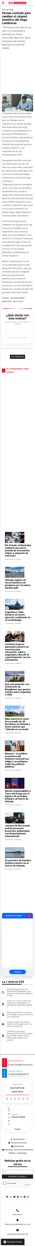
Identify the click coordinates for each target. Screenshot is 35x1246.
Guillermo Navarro (17, 298)
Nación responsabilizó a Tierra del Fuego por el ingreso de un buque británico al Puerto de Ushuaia (18, 796)
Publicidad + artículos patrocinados (18, 1150)
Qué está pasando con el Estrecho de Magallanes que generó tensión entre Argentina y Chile (18, 689)
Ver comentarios (17, 357)
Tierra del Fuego (7, 10)
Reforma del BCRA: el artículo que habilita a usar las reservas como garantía (20, 1014)
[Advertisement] (17, 72)
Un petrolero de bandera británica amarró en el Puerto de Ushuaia (18, 863)
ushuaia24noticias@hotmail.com (17, 1234)
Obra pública (7, 301)
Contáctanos (18, 1146)
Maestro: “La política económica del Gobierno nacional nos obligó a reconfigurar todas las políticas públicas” (17, 760)
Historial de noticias (18, 1143)
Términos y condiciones (17, 1153)
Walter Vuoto (18, 301)
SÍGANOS (17, 972)
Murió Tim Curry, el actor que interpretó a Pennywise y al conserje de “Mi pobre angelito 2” (19, 1004)
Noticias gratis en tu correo (18, 1162)
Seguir (17, 1129)
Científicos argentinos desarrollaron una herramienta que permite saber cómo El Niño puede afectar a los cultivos (19, 1035)
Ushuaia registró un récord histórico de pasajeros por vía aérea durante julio (17, 584)
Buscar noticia (19, 1139)
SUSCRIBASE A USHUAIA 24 (17, 1177)
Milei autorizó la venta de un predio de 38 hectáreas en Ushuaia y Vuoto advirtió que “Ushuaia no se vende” (17, 724)
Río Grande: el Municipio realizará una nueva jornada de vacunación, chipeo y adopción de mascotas (18, 550)
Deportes (5, 298)
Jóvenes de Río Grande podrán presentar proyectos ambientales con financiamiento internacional (17, 831)
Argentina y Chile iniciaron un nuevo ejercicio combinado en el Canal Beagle (17, 616)
